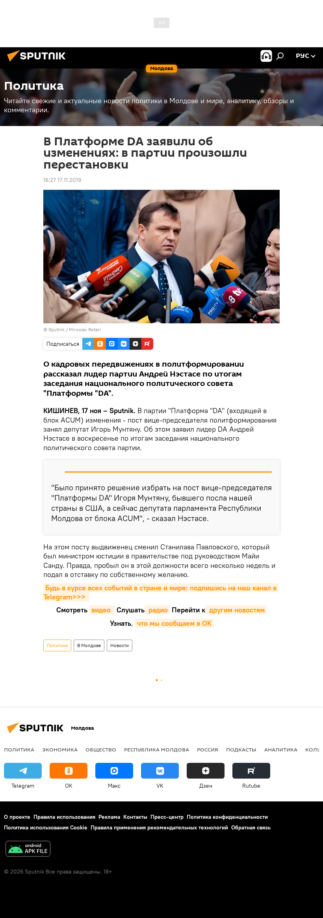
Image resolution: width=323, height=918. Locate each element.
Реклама (109, 816)
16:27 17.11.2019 (62, 180)
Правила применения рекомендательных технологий (159, 827)
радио (157, 609)
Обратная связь (251, 827)
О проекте (17, 816)
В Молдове (89, 645)
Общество (100, 749)
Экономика (60, 749)
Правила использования (64, 816)
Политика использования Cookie (45, 827)
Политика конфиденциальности (227, 816)
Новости (119, 645)
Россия (207, 749)
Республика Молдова (156, 749)
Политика (57, 645)
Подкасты (241, 749)
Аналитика (280, 749)
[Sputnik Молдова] (38, 62)
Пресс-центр (167, 816)
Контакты (135, 816)
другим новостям (236, 609)
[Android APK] (28, 850)
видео (102, 609)
